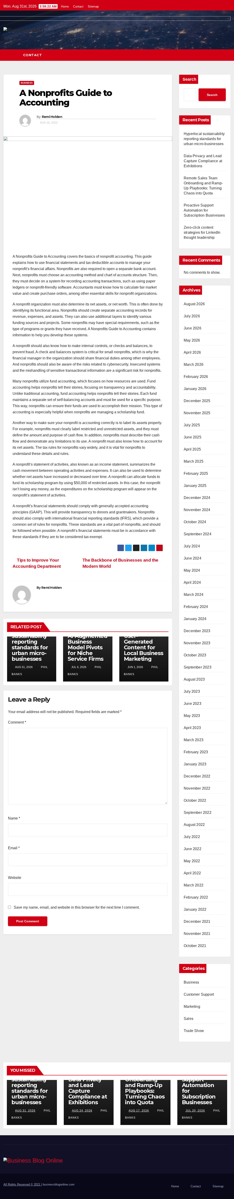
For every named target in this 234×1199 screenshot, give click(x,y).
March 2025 (193, 461)
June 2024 (192, 558)
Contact (78, 6)
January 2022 (195, 909)
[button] (227, 55)
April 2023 (192, 728)
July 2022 (192, 837)
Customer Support (199, 994)
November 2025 (197, 413)
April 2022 (192, 873)
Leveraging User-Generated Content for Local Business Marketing (143, 644)
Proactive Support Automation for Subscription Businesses (204, 210)
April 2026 (192, 352)
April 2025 (192, 449)
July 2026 (192, 316)
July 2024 (192, 546)
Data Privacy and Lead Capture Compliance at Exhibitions (203, 161)
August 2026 (194, 304)
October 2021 (195, 946)
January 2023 (195, 764)
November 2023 (197, 643)
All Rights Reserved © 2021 (22, 1184)
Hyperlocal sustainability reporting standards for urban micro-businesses (30, 644)
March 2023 (193, 740)
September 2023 (197, 667)
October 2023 (195, 655)
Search (189, 79)
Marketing (192, 1006)
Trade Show (194, 1031)
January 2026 (195, 389)
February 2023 (196, 752)
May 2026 (192, 340)
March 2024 (193, 595)
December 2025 (197, 401)
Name (14, 818)
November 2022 (197, 788)
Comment (17, 722)
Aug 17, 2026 (139, 1110)
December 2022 (197, 776)
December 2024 (197, 498)
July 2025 (192, 425)
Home (65, 6)
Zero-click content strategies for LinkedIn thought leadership (202, 232)
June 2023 (192, 704)
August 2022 (194, 825)
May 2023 (192, 716)
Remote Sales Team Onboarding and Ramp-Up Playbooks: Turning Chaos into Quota (144, 1085)
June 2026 (192, 328)
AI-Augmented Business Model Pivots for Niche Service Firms (87, 647)
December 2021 (197, 921)
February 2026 (196, 377)
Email (14, 848)
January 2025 (195, 486)
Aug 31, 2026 (25, 1110)
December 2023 (197, 631)
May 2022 (192, 861)
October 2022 (195, 800)
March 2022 (193, 885)
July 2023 (192, 691)
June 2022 (192, 849)
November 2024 (197, 510)
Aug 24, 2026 (82, 1110)
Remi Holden (52, 117)
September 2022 (197, 812)
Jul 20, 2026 (195, 1110)
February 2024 (196, 607)
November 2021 (197, 934)
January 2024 (195, 619)
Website (14, 878)
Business (27, 83)
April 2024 (192, 582)
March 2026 (193, 364)
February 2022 (196, 897)
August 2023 (194, 679)
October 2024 (195, 522)
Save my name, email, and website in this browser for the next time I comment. (77, 907)
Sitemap (93, 6)
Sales (188, 1019)
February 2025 (196, 473)
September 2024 (197, 534)
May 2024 (192, 570)
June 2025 (192, 437)
